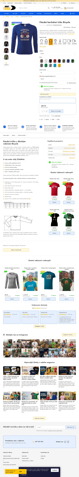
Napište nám (43, 456)
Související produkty (22, 135)
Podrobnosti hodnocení (57, 25)
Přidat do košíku (56, 111)
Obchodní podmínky (28, 3)
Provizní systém (6, 462)
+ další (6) (6, 64)
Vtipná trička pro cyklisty (69, 148)
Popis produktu (6, 135)
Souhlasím (54, 470)
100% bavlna (72, 158)
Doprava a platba (18, 3)
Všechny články (39, 418)
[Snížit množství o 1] (43, 111)
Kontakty (42, 458)
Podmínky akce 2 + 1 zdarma (27, 460)
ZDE (29, 198)
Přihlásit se (70, 427)
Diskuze (13, 135)
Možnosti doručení (72, 82)
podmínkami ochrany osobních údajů (55, 430)
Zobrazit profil (68, 334)
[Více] (72, 13)
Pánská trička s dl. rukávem (69, 151)
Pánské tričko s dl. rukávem (69, 154)
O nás (4, 3)
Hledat (48, 8)
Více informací (71, 33)
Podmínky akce (47, 90)
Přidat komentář (16, 250)
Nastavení (23, 475)
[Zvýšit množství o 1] (47, 111)
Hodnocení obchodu (39, 305)
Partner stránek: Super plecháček (9, 464)
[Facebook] (65, 442)
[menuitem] (7, 13)
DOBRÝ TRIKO (57, 115)
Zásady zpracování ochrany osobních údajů (11, 459)
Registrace (73, 3)
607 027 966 (56, 7)
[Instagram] (68, 442)
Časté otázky (10, 3)
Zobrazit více (39, 326)
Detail (54, 202)
